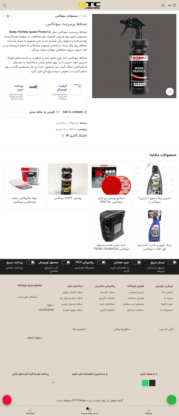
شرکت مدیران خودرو (72, 304)
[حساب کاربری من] (163, 5)
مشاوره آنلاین (107, 310)
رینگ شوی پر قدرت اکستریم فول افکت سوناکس (154, 247)
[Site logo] (89, 5)
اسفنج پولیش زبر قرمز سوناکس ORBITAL (111, 200)
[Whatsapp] (145, 383)
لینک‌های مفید (75, 286)
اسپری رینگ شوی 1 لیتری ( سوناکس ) (154, 200)
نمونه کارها (167, 304)
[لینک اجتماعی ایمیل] (67, 135)
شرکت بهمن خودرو (73, 310)
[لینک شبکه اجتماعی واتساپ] (63, 135)
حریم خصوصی (136, 292)
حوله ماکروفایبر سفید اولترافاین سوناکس (24, 200)
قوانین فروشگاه (135, 286)
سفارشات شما (107, 304)
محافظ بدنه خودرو (66, 129)
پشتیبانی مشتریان (105, 286)
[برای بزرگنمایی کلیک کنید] (170, 92)
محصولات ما (166, 310)
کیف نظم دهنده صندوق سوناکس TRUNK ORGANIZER (111, 247)
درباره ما (168, 298)
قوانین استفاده (136, 298)
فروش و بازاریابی (164, 286)
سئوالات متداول (135, 310)
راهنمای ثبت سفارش (133, 304)
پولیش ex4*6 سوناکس (67, 198)
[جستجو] (4, 5)
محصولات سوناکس (66, 16)
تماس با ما (167, 292)
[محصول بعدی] (4, 16)
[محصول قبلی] (11, 16)
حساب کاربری (108, 292)
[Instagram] (152, 383)
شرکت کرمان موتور (73, 292)
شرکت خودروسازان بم (71, 298)
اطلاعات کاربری (107, 298)
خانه (84, 16)
